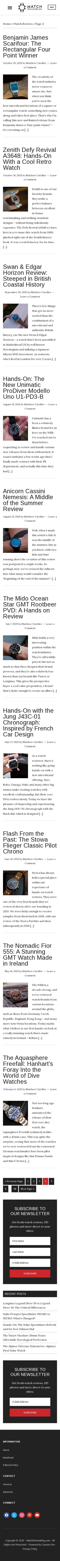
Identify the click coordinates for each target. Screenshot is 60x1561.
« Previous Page (14, 1181)
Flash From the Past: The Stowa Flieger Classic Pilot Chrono (30, 842)
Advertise (8, 1492)
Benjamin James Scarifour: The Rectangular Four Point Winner (26, 46)
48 (15, 1188)
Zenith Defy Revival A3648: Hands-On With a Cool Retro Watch (29, 158)
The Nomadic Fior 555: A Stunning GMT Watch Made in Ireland (27, 954)
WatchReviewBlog (30, 7)
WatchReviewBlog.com (38, 1540)
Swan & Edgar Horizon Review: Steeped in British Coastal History (27, 275)
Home (7, 23)
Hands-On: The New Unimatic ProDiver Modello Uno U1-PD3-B (26, 387)
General (7, 1484)
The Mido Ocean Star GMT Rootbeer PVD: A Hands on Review (29, 607)
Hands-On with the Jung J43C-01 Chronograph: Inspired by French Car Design (28, 722)
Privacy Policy (30, 1549)
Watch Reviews (23, 23)
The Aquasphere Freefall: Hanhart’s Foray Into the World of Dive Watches (28, 1069)
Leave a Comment (30, 296)
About (6, 1450)
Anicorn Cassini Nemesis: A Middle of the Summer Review (28, 500)
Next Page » (27, 1188)
